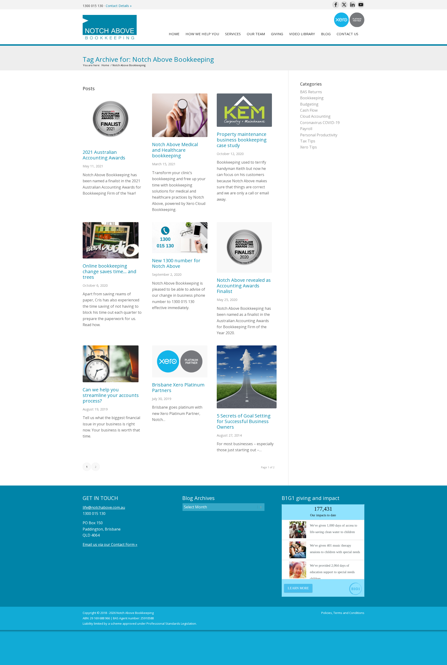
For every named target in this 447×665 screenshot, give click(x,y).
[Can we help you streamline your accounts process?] (113, 363)
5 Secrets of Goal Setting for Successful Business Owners (244, 421)
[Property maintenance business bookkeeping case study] (244, 110)
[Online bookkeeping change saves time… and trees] (113, 240)
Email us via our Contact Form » (110, 544)
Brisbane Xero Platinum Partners (178, 387)
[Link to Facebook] (335, 4)
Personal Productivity (318, 135)
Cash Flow (309, 110)
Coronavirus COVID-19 (320, 122)
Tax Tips (307, 141)
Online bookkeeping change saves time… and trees (109, 271)
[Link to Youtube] (360, 4)
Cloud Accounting (315, 116)
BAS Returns (311, 91)
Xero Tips (308, 147)
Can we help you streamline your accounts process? (111, 395)
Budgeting (309, 104)
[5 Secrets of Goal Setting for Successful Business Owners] (247, 376)
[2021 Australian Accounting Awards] (113, 119)
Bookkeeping (312, 97)
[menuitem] (174, 33)
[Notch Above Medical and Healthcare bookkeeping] (179, 115)
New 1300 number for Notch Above (176, 263)
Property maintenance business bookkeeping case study (242, 139)
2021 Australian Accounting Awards (104, 155)
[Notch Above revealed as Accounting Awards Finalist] (244, 247)
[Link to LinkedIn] (352, 4)
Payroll (306, 128)
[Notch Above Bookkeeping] (110, 26)
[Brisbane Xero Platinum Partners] (179, 361)
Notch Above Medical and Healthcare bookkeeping (175, 150)
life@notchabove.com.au (104, 507)
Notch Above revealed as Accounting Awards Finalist (244, 285)
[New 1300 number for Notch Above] (179, 237)
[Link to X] (344, 4)
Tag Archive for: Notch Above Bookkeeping (148, 59)
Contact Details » (119, 5)
